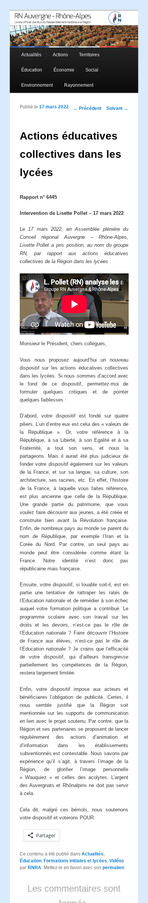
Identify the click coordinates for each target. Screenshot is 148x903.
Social (91, 70)
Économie (64, 70)
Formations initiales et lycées (75, 860)
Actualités (31, 54)
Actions (60, 54)
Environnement (37, 85)
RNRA (34, 867)
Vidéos (116, 860)
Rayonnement (78, 85)
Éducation (31, 70)
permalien (113, 867)
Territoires (89, 54)
